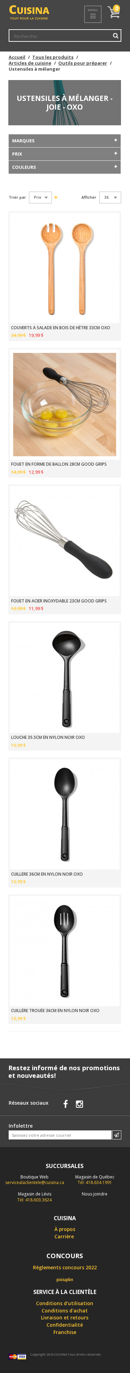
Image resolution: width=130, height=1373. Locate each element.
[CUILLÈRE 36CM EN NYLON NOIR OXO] (64, 814)
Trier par (17, 197)
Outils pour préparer (82, 63)
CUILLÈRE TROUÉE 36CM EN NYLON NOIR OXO (55, 1010)
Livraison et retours (64, 1317)
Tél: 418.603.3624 (34, 1197)
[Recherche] (116, 35)
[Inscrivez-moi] (116, 1134)
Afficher (88, 197)
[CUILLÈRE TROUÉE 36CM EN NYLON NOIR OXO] (64, 951)
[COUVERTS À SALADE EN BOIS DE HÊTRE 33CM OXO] (64, 267)
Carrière (64, 1236)
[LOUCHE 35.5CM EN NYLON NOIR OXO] (64, 677)
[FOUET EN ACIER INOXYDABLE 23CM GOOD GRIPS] (64, 541)
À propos (64, 1229)
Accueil (17, 57)
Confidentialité (64, 1324)
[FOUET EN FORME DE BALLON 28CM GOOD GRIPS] (64, 404)
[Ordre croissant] (55, 197)
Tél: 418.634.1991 (94, 1180)
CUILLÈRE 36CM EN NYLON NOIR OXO (47, 874)
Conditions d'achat (65, 1310)
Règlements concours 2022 (65, 1267)
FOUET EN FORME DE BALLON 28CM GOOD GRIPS (59, 464)
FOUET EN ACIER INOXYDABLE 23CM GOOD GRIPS (59, 601)
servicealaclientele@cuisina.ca (34, 1182)
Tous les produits (52, 57)
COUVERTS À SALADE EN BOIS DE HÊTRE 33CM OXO (60, 327)
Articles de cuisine (30, 63)
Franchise (64, 1332)
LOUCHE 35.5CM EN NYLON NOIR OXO (48, 737)
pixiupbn (65, 1280)
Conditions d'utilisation (64, 1303)
